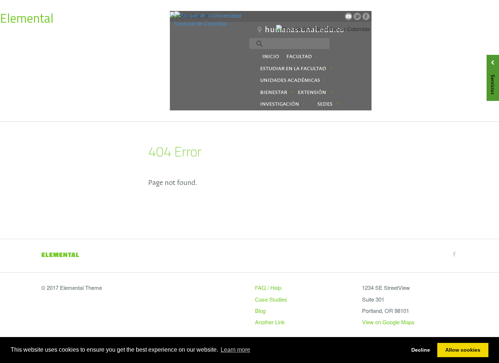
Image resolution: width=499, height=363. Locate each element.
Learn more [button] (235, 350)
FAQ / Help (268, 287)
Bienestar (273, 92)
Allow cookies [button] (462, 350)
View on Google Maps (388, 322)
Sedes (324, 104)
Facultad (299, 57)
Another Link (270, 322)
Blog (260, 310)
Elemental (26, 17)
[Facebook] (454, 254)
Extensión (312, 92)
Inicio (270, 57)
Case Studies (271, 299)
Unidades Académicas (290, 80)
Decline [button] (420, 350)
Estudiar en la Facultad (293, 69)
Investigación (279, 104)
